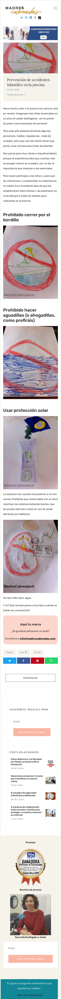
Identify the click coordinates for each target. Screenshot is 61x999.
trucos (9, 652)
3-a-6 (37, 652)
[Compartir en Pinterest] (37, 661)
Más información (33, 995)
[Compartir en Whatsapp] (51, 661)
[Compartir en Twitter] (9, 661)
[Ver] (55, 9)
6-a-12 (23, 652)
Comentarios (30, 678)
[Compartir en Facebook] (23, 661)
